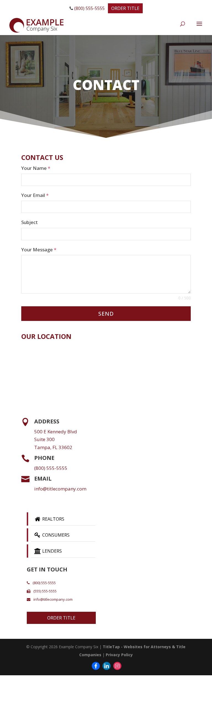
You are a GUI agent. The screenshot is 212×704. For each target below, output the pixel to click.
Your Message (38, 249)
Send (106, 313)
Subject (29, 222)
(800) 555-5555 (89, 8)
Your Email (35, 195)
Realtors (52, 519)
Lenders (51, 551)
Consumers (55, 535)
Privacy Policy (119, 654)
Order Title (125, 8)
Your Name (35, 168)
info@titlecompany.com (60, 489)
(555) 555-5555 (45, 591)
